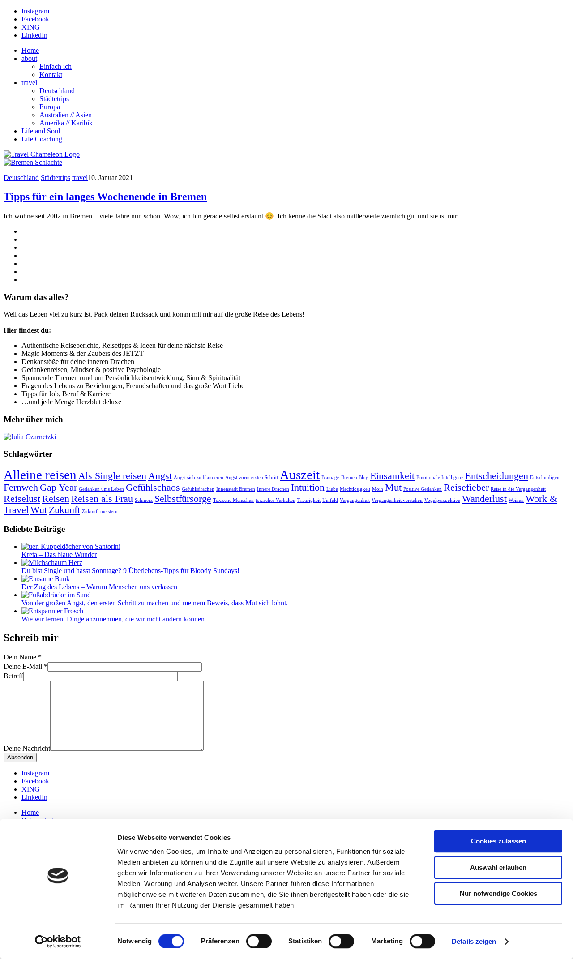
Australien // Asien (65, 115)
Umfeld (330, 500)
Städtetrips (54, 99)
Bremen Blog (354, 477)
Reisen (55, 498)
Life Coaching (41, 139)
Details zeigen (474, 941)
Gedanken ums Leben (101, 489)
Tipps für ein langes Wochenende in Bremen (105, 196)
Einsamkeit (392, 476)
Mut (393, 487)
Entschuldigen (545, 477)
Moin (377, 489)
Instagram (35, 11)
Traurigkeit (309, 500)
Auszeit (300, 474)
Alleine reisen (40, 474)
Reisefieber (466, 487)
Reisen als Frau (102, 498)
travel (29, 82)
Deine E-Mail (25, 666)
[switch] (259, 941)
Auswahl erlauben (498, 867)
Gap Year (58, 487)
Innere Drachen (273, 489)
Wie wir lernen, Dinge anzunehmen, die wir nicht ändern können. (113, 619)
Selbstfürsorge (182, 498)
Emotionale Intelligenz (439, 477)
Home (30, 50)
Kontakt (50, 74)
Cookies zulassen (498, 841)
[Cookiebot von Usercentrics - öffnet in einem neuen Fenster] (58, 941)
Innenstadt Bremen (235, 489)
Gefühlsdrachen (198, 489)
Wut (38, 510)
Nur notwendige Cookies (498, 893)
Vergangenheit (355, 500)
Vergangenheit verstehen (397, 500)
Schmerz (144, 500)
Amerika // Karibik (66, 123)
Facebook (35, 19)
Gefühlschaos (153, 487)
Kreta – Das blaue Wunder (59, 554)
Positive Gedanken (422, 489)
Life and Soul (40, 131)
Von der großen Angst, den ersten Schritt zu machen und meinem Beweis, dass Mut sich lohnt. (154, 603)
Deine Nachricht (27, 748)
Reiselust (22, 498)
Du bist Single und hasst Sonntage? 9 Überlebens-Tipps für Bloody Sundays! (130, 570)
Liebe (332, 489)
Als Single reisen (112, 476)
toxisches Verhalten (275, 500)
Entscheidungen (496, 476)
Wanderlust (484, 498)
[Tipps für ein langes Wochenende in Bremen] (33, 162)
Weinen (516, 500)
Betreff (13, 676)
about (29, 58)
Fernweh (21, 487)
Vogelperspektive (442, 500)
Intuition (308, 487)
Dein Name (23, 657)
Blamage (330, 477)
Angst (160, 476)
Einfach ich (55, 66)
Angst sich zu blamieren (198, 477)
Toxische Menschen (233, 500)
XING (30, 27)
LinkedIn (34, 35)
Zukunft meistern (100, 511)
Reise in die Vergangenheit (518, 489)
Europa (49, 107)
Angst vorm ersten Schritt (251, 477)
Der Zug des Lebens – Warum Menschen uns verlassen (99, 587)
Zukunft (64, 510)
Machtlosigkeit (355, 489)
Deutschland (57, 90)
